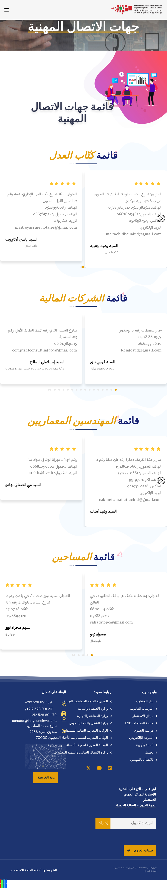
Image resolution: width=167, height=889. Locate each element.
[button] (83, 267)
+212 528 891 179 (43, 715)
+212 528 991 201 (40, 709)
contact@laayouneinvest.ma (34, 720)
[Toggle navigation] (30, 10)
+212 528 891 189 (38, 702)
